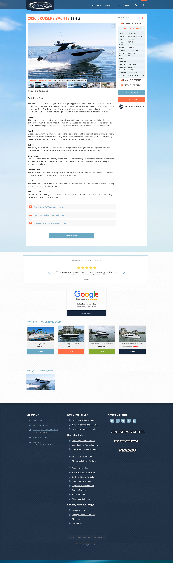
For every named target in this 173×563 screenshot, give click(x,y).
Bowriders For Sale (80, 468)
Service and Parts (79, 510)
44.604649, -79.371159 (40, 437)
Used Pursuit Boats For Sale (84, 449)
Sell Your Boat (124, 5)
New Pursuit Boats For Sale (84, 429)
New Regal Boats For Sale (83, 420)
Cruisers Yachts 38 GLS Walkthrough (50, 223)
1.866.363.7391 (37, 420)
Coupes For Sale (79, 490)
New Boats (96, 5)
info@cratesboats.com (40, 425)
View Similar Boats (72, 236)
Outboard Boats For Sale (83, 477)
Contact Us (77, 523)
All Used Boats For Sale (82, 456)
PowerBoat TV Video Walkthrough (49, 207)
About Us (76, 519)
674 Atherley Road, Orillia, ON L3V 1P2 (45, 430)
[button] (113, 25)
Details (40, 351)
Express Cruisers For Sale (83, 485)
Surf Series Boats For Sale (83, 472)
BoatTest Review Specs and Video (49, 215)
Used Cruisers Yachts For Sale (85, 445)
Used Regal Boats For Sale (83, 440)
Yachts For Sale (78, 494)
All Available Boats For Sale (84, 461)
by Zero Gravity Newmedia (86, 545)
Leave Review (86, 313)
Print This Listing (132, 100)
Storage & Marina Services (83, 514)
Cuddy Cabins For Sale (82, 481)
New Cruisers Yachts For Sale (85, 424)
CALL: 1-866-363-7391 (132, 93)
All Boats (109, 5)
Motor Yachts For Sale (81, 499)
